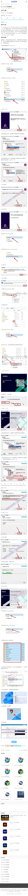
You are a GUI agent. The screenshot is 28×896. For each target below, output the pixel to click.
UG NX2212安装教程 (6, 6)
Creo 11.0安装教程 (4, 788)
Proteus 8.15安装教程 (18, 788)
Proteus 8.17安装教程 (5, 799)
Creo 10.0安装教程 (18, 776)
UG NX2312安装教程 (5, 750)
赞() (15, 741)
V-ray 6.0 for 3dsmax (18, 799)
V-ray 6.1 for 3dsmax (5, 881)
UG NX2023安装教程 (23, 750)
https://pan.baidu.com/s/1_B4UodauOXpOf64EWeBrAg (12, 19)
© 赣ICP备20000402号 (18, 893)
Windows (12, 4)
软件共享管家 (14, 1)
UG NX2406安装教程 (5, 776)
